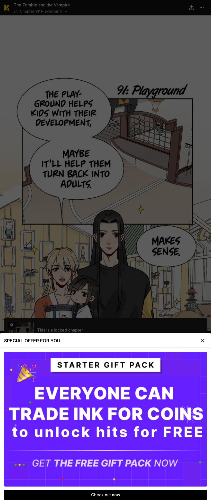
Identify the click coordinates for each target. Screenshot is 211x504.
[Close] (203, 340)
